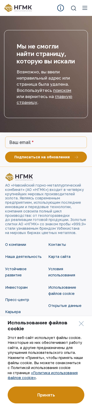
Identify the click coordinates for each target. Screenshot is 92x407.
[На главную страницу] (20, 8)
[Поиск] (73, 8)
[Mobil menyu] (85, 8)
